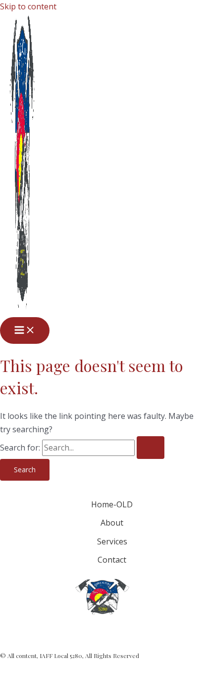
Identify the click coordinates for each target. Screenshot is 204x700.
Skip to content (28, 6)
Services (112, 541)
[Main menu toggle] (25, 330)
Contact (112, 559)
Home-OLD (112, 504)
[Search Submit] (150, 447)
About (112, 522)
